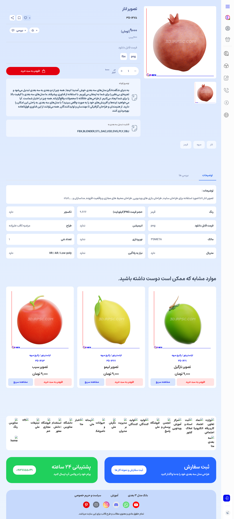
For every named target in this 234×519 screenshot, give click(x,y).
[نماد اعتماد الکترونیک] (198, 426)
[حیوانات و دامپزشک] (100, 426)
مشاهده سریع (163, 382)
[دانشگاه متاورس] (67, 426)
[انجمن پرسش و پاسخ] (165, 426)
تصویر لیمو (182, 367)
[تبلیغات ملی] (34, 426)
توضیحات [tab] (207, 175)
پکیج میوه (177, 355)
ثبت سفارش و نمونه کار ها (129, 470)
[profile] (227, 28)
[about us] (226, 102)
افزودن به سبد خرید (195, 382)
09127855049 (24, 470)
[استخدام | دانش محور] (56, 426)
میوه (199, 144)
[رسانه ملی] (89, 426)
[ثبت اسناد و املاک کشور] (187, 426)
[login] (226, 498)
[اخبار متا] (78, 426)
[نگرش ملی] (111, 426)
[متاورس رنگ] (13, 426)
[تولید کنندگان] (144, 426)
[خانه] (13, 442)
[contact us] (226, 90)
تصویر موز (40, 367)
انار (211, 144)
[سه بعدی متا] (209, 442)
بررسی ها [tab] (184, 175)
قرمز (186, 144)
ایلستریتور (188, 355)
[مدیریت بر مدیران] (122, 426)
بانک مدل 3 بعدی (138, 495)
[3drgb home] (227, 17)
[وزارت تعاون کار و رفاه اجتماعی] (209, 426)
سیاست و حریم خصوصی (88, 495)
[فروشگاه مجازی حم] (45, 426)
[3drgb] (226, 65)
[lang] (226, 115)
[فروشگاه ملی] (154, 426)
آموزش (114, 495)
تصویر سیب (111, 367)
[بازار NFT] (24, 426)
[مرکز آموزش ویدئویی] (176, 426)
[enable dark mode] (227, 513)
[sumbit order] (226, 78)
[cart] (227, 39)
